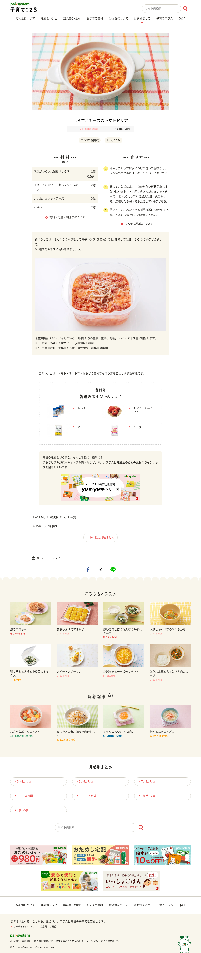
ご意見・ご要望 (48, 926)
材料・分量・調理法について (67, 217)
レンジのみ (113, 140)
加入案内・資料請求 (20, 941)
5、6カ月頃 (86, 781)
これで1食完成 (90, 140)
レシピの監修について (139, 223)
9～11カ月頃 (25, 795)
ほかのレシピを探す (45, 526)
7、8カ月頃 (148, 781)
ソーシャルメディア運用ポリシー (104, 941)
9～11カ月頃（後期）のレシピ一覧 (54, 517)
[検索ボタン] (185, 8)
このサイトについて (23, 926)
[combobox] (166, 8)
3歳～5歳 (22, 810)
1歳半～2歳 (148, 795)
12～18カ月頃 (87, 795)
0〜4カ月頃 (24, 781)
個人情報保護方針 (43, 941)
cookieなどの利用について (69, 941)
